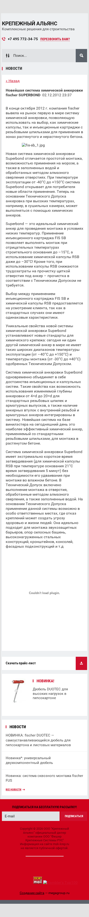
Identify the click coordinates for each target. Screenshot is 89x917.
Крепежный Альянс (29, 23)
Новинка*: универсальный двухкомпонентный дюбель (29, 760)
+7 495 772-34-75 (23, 39)
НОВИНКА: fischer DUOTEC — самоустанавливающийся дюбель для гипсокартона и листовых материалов (38, 740)
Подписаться (74, 816)
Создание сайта (32, 893)
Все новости (13, 789)
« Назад (13, 81)
